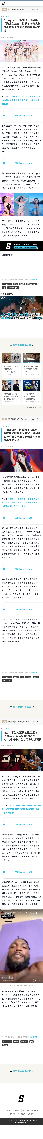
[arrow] (3, 3)
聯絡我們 (17, 1110)
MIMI (16, 677)
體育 (7, 16)
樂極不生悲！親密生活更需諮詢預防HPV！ (31, 369)
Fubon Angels (13, 287)
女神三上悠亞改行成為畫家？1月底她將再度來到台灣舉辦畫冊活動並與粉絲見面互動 (21, 100)
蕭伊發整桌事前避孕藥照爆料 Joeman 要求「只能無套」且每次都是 (11, 369)
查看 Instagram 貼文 (23, 115)
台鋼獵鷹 (24, 1041)
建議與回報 (34, 1110)
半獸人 (16, 1041)
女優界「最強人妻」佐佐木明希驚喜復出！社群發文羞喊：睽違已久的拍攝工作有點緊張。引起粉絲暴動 (20, 502)
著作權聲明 (21, 1114)
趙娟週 (28, 677)
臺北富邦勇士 (31, 284)
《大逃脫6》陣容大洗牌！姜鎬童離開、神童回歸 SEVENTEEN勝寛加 (10, 396)
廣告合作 (26, 1110)
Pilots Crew (7, 680)
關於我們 (9, 1110)
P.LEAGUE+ (7, 284)
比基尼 (22, 284)
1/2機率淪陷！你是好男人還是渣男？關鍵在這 (31, 396)
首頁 (2, 16)
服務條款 (12, 1114)
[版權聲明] (33, 279)
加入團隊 (30, 1114)
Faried (5, 1045)
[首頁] (21, 1098)
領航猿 (35, 677)
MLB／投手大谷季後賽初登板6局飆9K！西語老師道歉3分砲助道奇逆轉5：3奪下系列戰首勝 (21, 809)
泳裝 (15, 284)
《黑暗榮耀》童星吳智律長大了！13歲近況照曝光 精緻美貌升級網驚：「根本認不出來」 (24, 9)
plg (4, 287)
